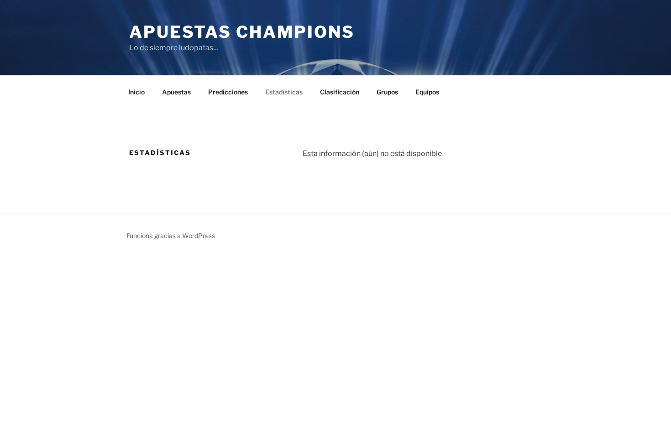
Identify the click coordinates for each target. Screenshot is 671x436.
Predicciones (228, 92)
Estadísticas (284, 92)
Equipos (427, 92)
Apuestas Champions (242, 32)
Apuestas (176, 92)
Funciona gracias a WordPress (170, 235)
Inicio (136, 92)
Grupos (387, 92)
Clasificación (339, 92)
